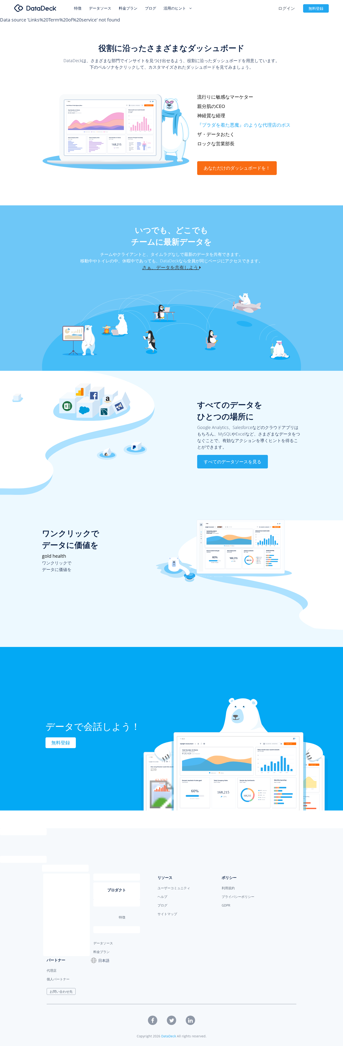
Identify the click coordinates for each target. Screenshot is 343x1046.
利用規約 (228, 888)
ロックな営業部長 (215, 143)
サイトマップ (167, 914)
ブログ (150, 8)
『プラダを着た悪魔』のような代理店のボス (243, 125)
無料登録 (315, 8)
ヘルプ (162, 896)
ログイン (286, 8)
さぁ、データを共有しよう (170, 267)
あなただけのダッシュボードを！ (237, 168)
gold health (54, 556)
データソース (100, 8)
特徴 (77, 8)
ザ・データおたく (215, 134)
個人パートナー (58, 979)
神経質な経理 (211, 115)
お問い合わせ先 (61, 991)
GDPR (226, 905)
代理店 (51, 970)
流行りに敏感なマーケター (225, 97)
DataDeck (168, 1036)
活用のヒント (175, 8)
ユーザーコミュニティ (174, 888)
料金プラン (128, 8)
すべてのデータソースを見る (232, 462)
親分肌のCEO (211, 106)
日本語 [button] (103, 960)
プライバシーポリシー (238, 896)
